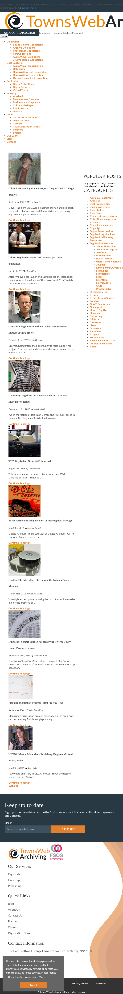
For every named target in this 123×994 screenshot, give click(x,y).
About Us (14, 909)
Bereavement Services (26, 99)
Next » (16, 785)
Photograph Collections (26, 50)
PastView (95, 331)
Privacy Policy (79, 983)
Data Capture (14, 62)
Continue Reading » (19, 220)
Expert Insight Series (102, 297)
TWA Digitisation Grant (26, 126)
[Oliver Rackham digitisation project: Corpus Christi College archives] (24, 183)
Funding (94, 300)
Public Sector (20, 108)
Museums (95, 322)
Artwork (101, 252)
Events (17, 132)
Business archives (100, 206)
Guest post (96, 306)
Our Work (12, 135)
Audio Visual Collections (26, 56)
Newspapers (103, 282)
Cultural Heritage (23, 105)
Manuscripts (103, 273)
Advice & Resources (101, 197)
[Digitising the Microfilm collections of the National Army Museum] (24, 575)
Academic (18, 96)
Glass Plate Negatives (108, 261)
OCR (99, 285)
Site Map (101, 983)
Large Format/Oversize (109, 267)
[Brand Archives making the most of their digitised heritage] (24, 515)
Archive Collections (24, 47)
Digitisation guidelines (102, 234)
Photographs (103, 288)
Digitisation (13, 41)
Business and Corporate (26, 102)
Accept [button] (33, 984)
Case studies (97, 209)
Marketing (96, 316)
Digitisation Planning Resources (101, 239)
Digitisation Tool (99, 291)
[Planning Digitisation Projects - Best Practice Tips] (20, 697)
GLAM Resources (100, 303)
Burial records (104, 258)
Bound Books (103, 255)
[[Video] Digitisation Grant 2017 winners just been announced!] (24, 252)
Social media (97, 337)
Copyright (95, 228)
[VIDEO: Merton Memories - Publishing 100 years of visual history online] (20, 749)
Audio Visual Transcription (28, 65)
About (10, 114)
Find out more (28, 7)
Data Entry (19, 68)
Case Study (96, 212)
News (93, 325)
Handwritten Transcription (28, 74)
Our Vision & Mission (25, 117)
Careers (17, 123)
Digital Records (21, 87)
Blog (9, 138)
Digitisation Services (101, 243)
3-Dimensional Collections (28, 59)
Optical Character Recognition (30, 77)
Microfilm (101, 279)
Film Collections (22, 53)
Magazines (102, 270)
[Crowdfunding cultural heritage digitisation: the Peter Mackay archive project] (24, 321)
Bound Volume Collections (28, 44)
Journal (100, 264)
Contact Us (15, 915)
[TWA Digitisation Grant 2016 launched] (24, 456)
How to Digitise (98, 310)
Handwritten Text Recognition (30, 71)
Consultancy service (101, 225)
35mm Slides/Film (106, 246)
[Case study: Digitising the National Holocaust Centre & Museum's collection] (24, 390)
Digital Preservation (101, 231)
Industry (11, 93)
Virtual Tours (20, 90)
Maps (99, 276)
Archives (95, 200)
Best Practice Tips (100, 203)
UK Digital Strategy (101, 343)
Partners (18, 129)
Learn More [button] (38, 976)
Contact (11, 141)
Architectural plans (107, 249)
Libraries (95, 313)
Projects (94, 334)
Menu (4, 36)
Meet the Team (21, 120)
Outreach (95, 328)
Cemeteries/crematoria (103, 215)
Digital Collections (23, 83)
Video (93, 346)
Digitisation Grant (19, 933)
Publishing (12, 80)
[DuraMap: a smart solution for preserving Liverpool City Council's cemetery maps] (24, 636)
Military (17, 111)
